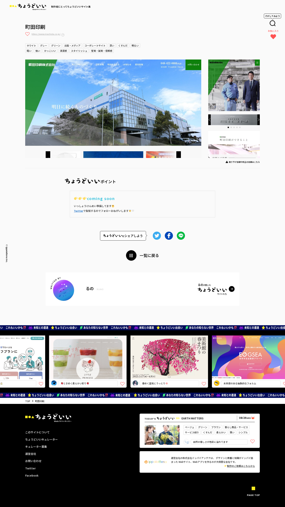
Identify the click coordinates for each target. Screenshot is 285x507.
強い (37, 50)
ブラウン (216, 427)
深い (112, 45)
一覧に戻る (149, 255)
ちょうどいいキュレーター (41, 439)
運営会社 (30, 454)
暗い (29, 50)
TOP (27, 401)
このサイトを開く (73, 364)
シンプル (243, 432)
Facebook (31, 475)
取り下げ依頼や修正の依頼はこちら (244, 161)
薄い (232, 432)
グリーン (55, 45)
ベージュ (189, 427)
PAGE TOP (253, 495)
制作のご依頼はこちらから (241, 465)
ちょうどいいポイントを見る (75, 352)
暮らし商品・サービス (236, 427)
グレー (43, 45)
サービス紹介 (192, 432)
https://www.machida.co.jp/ (46, 33)
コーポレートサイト (95, 45)
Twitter (78, 211)
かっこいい (50, 50)
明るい (135, 45)
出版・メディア (72, 45)
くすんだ (123, 45)
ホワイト (31, 45)
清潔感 (63, 50)
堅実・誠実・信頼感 (101, 50)
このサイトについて (37, 432)
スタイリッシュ (79, 50)
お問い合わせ (33, 461)
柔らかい (221, 432)
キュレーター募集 (36, 446)
